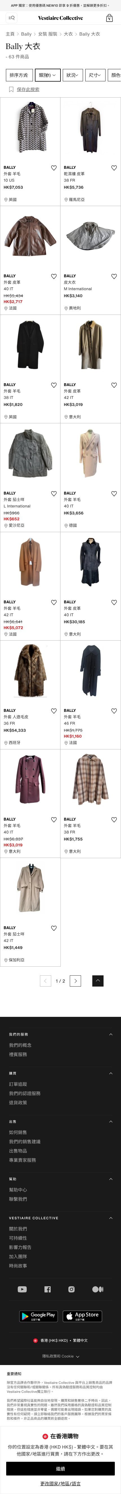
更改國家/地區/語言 (60, 1483)
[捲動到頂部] (98, 981)
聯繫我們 (18, 1199)
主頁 (10, 34)
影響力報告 (20, 1247)
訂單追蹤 (18, 1084)
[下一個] (75, 981)
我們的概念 (20, 1045)
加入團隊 (18, 1256)
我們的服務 (18, 1034)
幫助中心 (18, 1189)
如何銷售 (18, 1132)
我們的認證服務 (25, 1093)
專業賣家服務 (22, 1160)
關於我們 (18, 1228)
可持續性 (18, 1238)
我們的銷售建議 (25, 1141)
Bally (26, 34)
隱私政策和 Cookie (58, 1356)
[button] (109, 18)
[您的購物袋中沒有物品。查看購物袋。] (109, 18)
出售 (13, 1121)
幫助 (13, 1179)
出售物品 (18, 1150)
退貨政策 (18, 1102)
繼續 (60, 1468)
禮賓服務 (18, 1054)
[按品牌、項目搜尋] (11, 18)
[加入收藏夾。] (53, 168)
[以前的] (45, 981)
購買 (13, 1073)
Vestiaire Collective (34, 1218)
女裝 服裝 (47, 34)
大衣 (68, 34)
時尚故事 (18, 1265)
